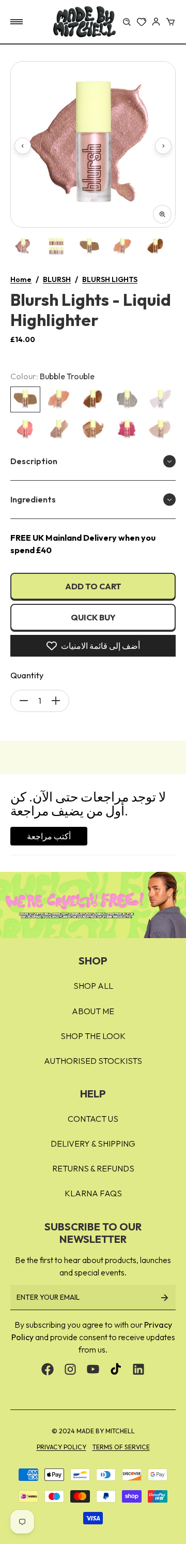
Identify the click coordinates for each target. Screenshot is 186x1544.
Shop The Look (93, 1036)
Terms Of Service (121, 1447)
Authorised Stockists (93, 1061)
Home (21, 279)
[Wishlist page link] (141, 22)
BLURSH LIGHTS (109, 279)
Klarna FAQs (93, 1193)
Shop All (93, 986)
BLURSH (57, 279)
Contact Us (93, 1119)
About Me (93, 1011)
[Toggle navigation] (16, 21)
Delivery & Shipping (93, 1143)
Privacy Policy (61, 1447)
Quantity (26, 675)
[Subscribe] (164, 1297)
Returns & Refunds (93, 1168)
